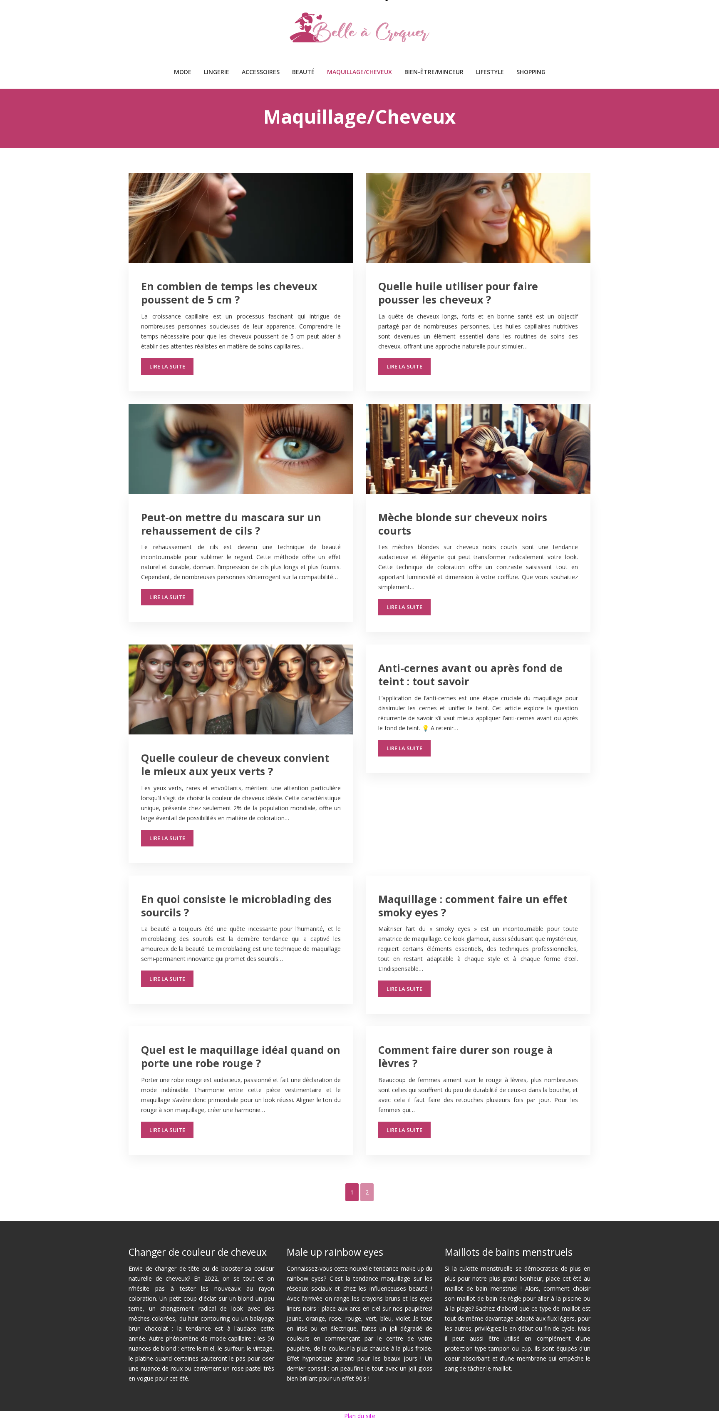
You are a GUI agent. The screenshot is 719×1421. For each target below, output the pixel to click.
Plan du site (359, 1416)
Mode (182, 72)
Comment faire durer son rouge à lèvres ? (465, 1056)
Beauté (303, 72)
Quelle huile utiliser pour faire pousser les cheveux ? (458, 292)
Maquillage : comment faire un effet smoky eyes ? (473, 905)
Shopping (530, 72)
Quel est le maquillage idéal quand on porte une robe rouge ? (240, 1056)
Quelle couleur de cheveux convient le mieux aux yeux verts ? (235, 764)
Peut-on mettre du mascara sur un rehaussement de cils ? (231, 524)
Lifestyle (490, 72)
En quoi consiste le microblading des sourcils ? (236, 905)
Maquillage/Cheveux (359, 72)
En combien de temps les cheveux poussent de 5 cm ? (229, 292)
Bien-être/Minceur (434, 72)
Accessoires (261, 72)
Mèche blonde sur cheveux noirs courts (462, 524)
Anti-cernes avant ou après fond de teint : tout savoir (470, 674)
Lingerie (216, 72)
